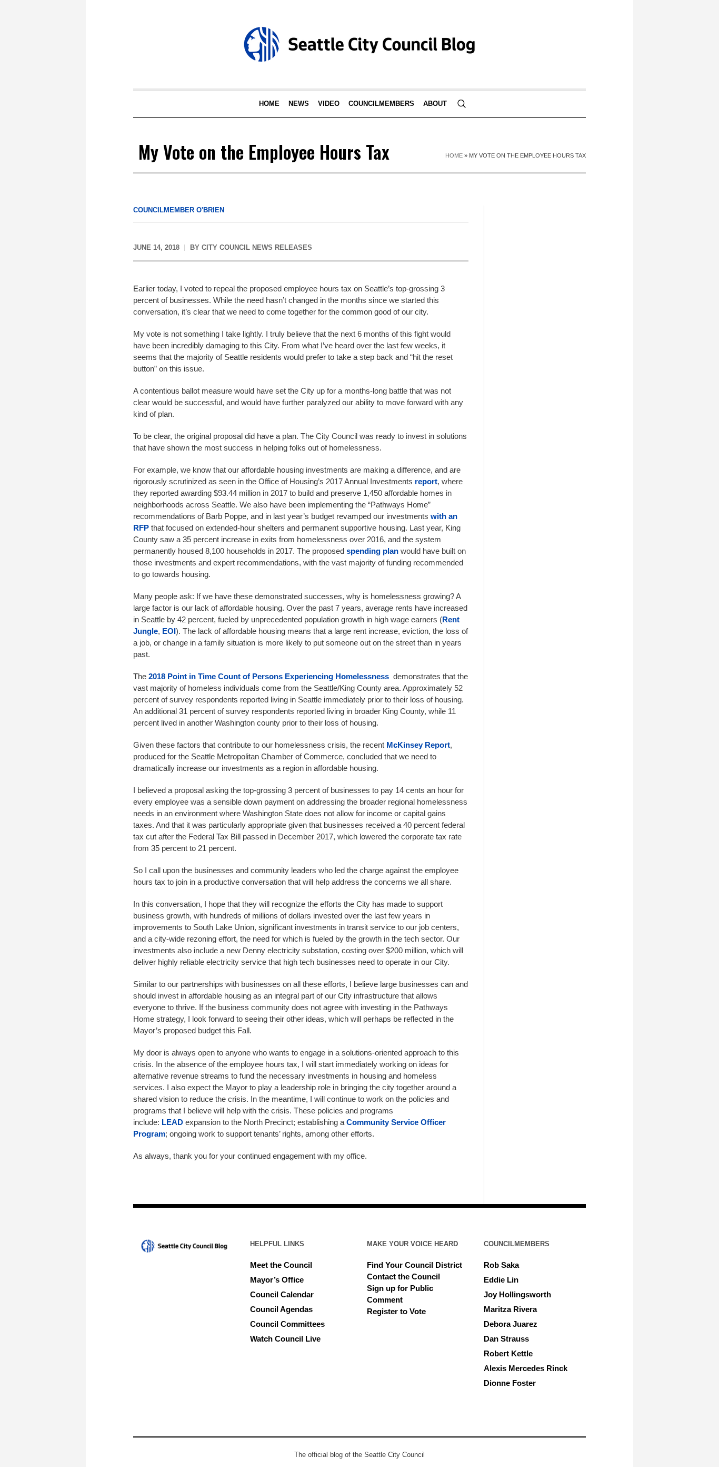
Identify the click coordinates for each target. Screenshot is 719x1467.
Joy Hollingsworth (517, 1294)
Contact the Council (403, 1276)
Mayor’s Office (277, 1279)
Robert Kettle (508, 1353)
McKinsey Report (418, 744)
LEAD (173, 1122)
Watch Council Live (285, 1338)
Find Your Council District (414, 1264)
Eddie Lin (501, 1279)
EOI (168, 631)
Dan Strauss (506, 1338)
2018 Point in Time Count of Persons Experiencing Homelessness (268, 676)
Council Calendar (282, 1294)
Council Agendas (281, 1309)
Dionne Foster (510, 1382)
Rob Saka (501, 1264)
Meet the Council (281, 1264)
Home (454, 155)
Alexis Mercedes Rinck (525, 1368)
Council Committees (287, 1323)
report (426, 481)
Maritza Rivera (510, 1309)
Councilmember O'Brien (178, 210)
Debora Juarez (510, 1323)
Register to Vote (396, 1311)
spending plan (372, 550)
